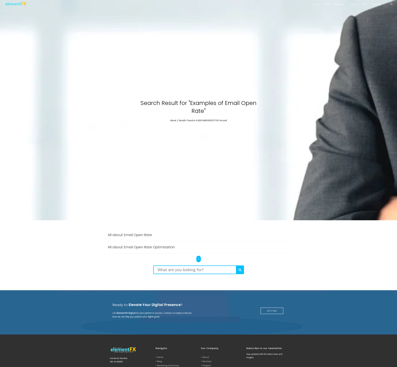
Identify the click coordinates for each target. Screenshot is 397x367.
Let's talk (272, 311)
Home (315, 4)
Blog (365, 4)
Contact (376, 4)
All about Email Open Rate (130, 234)
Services (339, 4)
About (327, 4)
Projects (353, 4)
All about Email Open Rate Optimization (141, 247)
